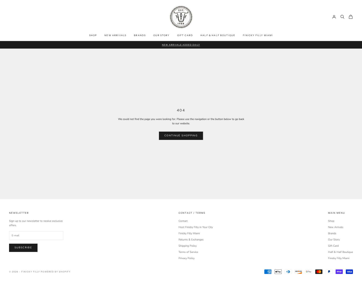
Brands (140, 35)
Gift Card (185, 35)
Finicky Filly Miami (258, 35)
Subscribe (23, 247)
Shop (93, 35)
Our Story (161, 35)
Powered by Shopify (56, 271)
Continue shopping (181, 135)
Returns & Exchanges (191, 239)
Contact (183, 221)
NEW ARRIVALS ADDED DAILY (181, 44)
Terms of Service (188, 252)
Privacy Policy (187, 258)
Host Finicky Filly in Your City (196, 227)
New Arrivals (115, 35)
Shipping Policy (188, 246)
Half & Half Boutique (217, 35)
